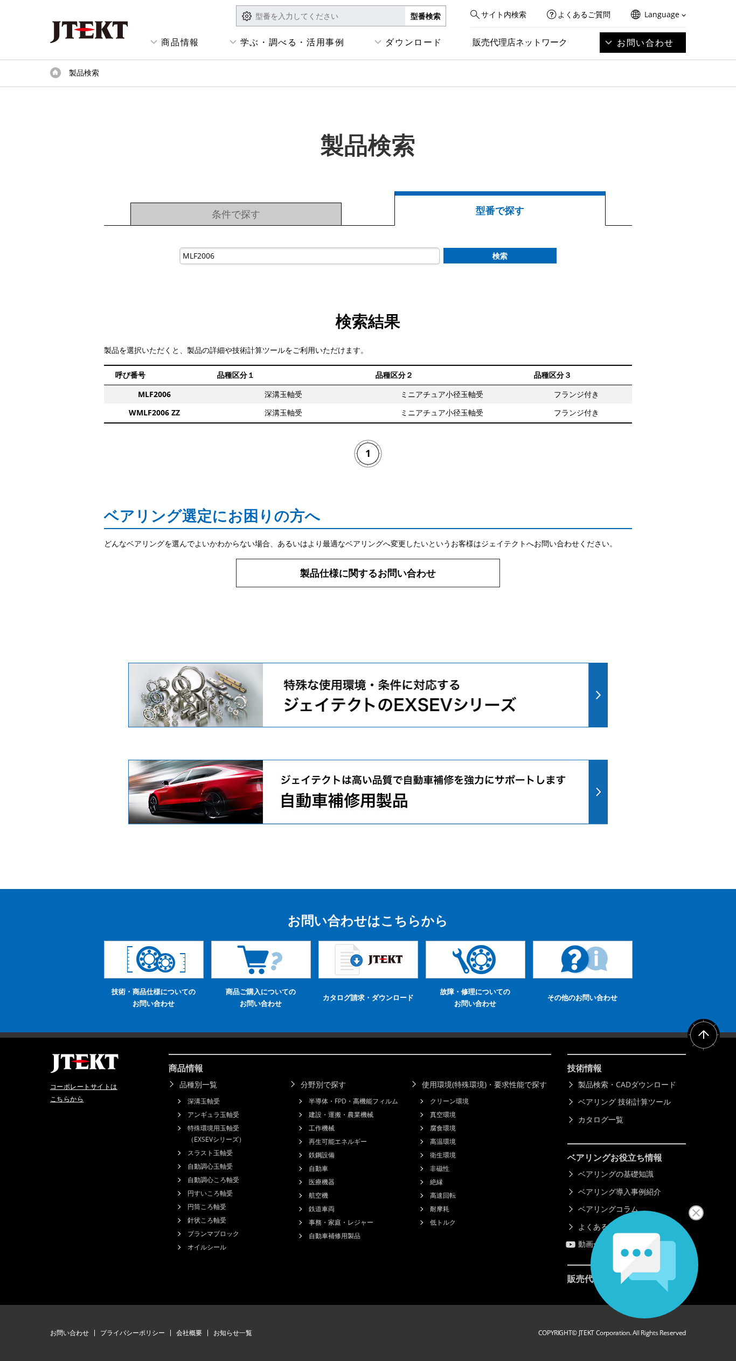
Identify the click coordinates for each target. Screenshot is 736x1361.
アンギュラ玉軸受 (213, 1114)
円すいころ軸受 (210, 1193)
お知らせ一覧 (232, 1332)
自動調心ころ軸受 (213, 1179)
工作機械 (322, 1128)
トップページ (55, 72)
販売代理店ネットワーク (520, 42)
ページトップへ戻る (704, 1035)
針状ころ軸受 (207, 1220)
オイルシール (207, 1247)
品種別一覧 (198, 1084)
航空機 (318, 1195)
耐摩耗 (439, 1208)
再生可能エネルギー (338, 1141)
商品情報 (180, 42)
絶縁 (436, 1181)
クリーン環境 (449, 1101)
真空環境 (443, 1114)
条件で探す (236, 213)
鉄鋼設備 (322, 1154)
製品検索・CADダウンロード (627, 1084)
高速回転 (443, 1195)
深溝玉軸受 (204, 1101)
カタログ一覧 (600, 1119)
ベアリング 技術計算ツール (624, 1101)
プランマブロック (213, 1233)
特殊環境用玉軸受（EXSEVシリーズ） (216, 1133)
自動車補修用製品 (334, 1235)
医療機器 (322, 1181)
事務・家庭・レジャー (341, 1222)
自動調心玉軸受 (210, 1166)
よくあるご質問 (584, 14)
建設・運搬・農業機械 (341, 1114)
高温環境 (443, 1141)
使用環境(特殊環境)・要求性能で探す (484, 1084)
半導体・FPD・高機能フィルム (353, 1101)
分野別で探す (323, 1084)
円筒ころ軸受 (207, 1206)
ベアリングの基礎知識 (616, 1174)
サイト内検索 (503, 14)
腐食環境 (443, 1128)
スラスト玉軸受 (210, 1152)
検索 (500, 256)
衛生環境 (443, 1154)
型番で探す (500, 210)
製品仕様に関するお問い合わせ (368, 572)
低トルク (443, 1222)
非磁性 (439, 1168)
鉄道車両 (322, 1208)
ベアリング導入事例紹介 (619, 1191)
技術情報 (584, 1068)
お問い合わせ (645, 42)
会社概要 (189, 1332)
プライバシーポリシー (132, 1332)
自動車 (318, 1168)
